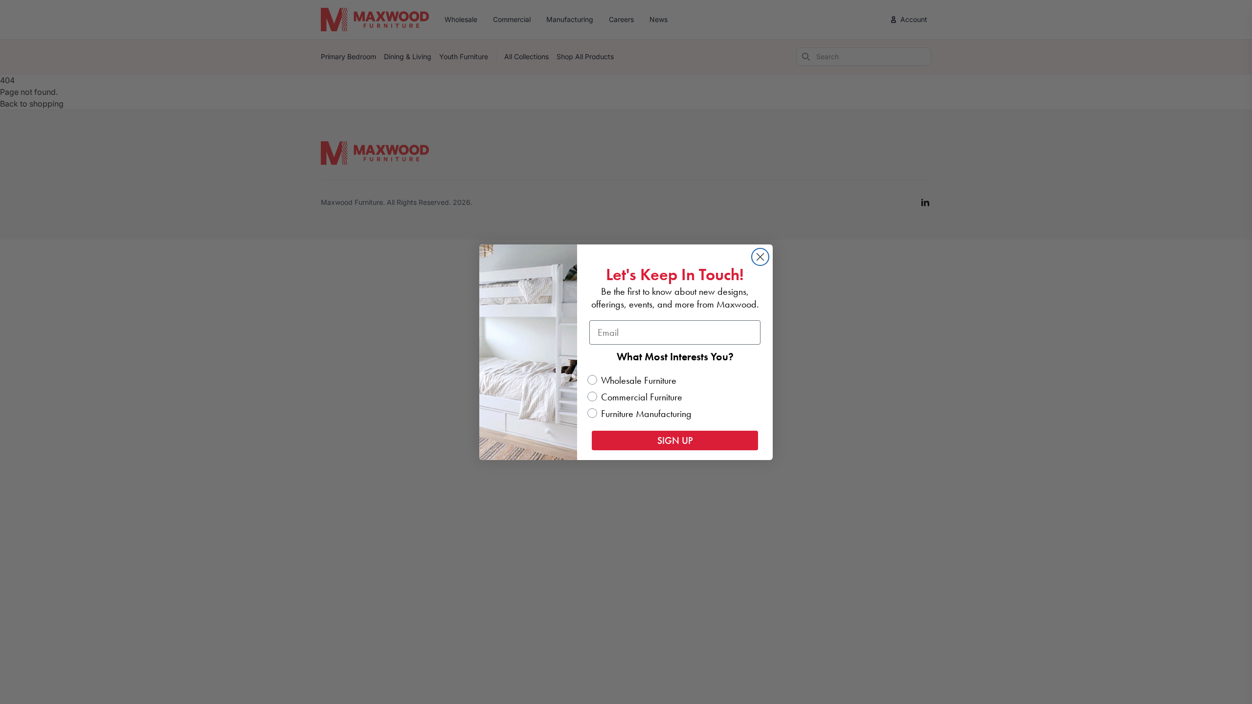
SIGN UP (675, 440)
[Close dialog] (760, 256)
